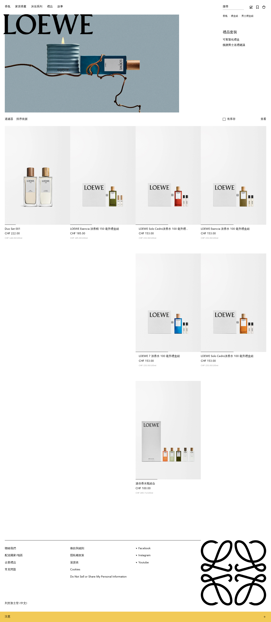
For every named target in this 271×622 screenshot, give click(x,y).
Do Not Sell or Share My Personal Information (98, 576)
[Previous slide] (10, 175)
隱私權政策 (77, 555)
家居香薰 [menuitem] (20, 6)
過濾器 (9, 119)
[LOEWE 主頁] (48, 24)
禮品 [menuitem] (50, 6)
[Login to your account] (251, 7)
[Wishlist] (257, 7)
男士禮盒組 (247, 16)
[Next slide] (64, 175)
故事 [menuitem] (60, 6)
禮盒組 (234, 16)
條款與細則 (77, 548)
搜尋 (225, 6)
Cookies (75, 569)
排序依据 (22, 119)
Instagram (144, 555)
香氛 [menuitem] (7, 6)
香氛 (225, 16)
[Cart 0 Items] (263, 7)
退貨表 (74, 562)
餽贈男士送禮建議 (234, 45)
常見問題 (10, 569)
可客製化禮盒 (231, 39)
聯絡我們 (10, 548)
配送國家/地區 (14, 555)
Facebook (144, 548)
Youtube (143, 562)
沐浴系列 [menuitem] (36, 6)
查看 (263, 119)
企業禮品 (10, 562)
